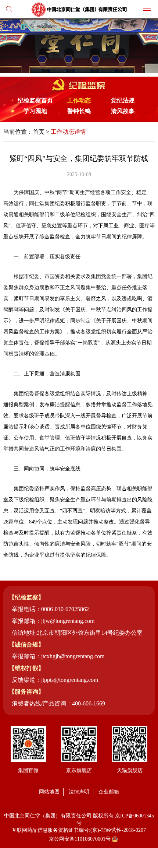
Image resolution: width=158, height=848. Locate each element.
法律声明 (79, 792)
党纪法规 (122, 100)
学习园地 (35, 111)
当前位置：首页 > (44, 132)
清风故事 (122, 111)
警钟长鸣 (79, 111)
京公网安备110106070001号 (80, 839)
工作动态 (79, 100)
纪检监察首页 (35, 100)
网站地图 (49, 792)
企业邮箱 (108, 792)
